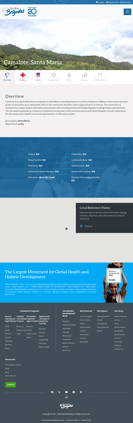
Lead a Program (86, 316)
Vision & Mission (120, 316)
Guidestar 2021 (114, 275)
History (117, 320)
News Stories (10, 376)
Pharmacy (43, 343)
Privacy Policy (72, 420)
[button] (66, 229)
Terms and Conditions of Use (53, 420)
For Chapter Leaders (13, 365)
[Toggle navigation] (127, 12)
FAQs (7, 368)
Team (116, 323)
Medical (8, 334)
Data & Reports (103, 327)
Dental (28, 330)
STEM (7, 326)
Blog (7, 372)
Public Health (31, 334)
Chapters (101, 2)
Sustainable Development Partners (119, 334)
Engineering (21, 330)
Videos (99, 331)
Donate (10, 384)
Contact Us (118, 349)
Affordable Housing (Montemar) (67, 332)
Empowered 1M (103, 316)
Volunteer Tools (113, 2)
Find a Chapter (85, 320)
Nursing (42, 332)
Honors (42, 336)
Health (7, 330)
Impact (7, 348)
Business (8, 344)
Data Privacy (86, 420)
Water (28, 337)
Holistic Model (119, 327)
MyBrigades (126, 2)
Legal (19, 334)
